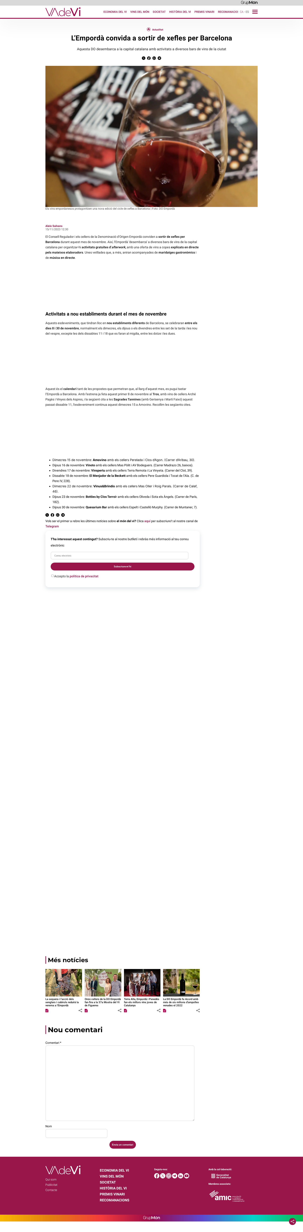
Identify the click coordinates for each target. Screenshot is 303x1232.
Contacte (51, 1190)
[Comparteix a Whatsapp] (154, 58)
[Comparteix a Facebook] (149, 58)
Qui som (50, 1179)
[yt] (186, 1177)
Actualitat (157, 29)
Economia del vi (115, 11)
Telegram (52, 526)
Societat (159, 11)
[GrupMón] (249, 2)
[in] (181, 1177)
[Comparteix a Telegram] (159, 58)
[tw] (163, 1177)
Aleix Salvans (53, 226)
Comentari (53, 1042)
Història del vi (180, 11)
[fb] (157, 1177)
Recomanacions (229, 11)
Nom (48, 1126)
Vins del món (139, 11)
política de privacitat (84, 576)
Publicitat (51, 1184)
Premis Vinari (204, 11)
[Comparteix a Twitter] (143, 58)
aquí (147, 521)
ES (247, 11)
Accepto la (76, 576)
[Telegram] (175, 1177)
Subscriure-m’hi (122, 566)
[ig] (169, 1177)
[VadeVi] (40, 16)
